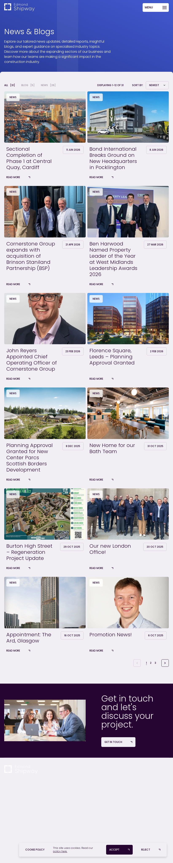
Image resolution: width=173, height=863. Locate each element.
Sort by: (137, 85)
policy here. (60, 851)
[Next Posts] (165, 663)
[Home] (19, 7)
